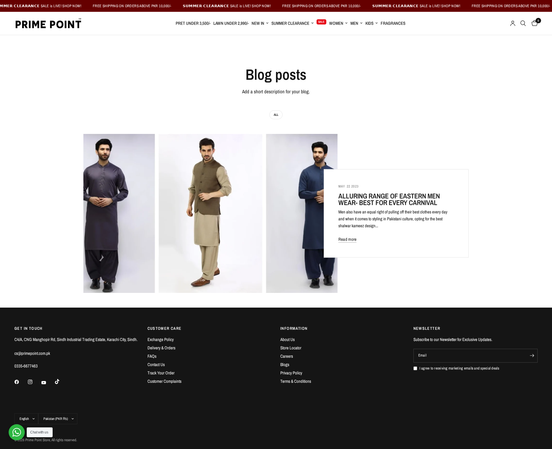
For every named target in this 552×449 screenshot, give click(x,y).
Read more (347, 239)
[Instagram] (34, 382)
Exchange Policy (160, 339)
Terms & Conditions (295, 381)
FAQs (151, 356)
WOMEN (336, 23)
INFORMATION (293, 328)
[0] (533, 23)
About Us (287, 339)
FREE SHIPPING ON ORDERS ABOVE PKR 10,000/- (122, 6)
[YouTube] (47, 382)
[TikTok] (61, 381)
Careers (286, 356)
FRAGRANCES (393, 23)
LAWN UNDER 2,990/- (231, 23)
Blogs (284, 364)
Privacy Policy (291, 373)
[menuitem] (193, 23)
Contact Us (156, 364)
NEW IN (258, 23)
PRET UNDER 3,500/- (193, 23)
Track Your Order (161, 373)
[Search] (523, 23)
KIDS (369, 23)
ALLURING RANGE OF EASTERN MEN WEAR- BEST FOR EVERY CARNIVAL (389, 199)
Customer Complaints (164, 381)
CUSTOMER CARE (164, 328)
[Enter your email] (532, 356)
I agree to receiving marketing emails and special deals (459, 368)
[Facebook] (20, 382)
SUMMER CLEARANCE (290, 23)
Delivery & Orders (161, 348)
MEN (354, 23)
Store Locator (290, 348)
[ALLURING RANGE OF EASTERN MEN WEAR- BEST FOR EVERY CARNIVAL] (210, 213)
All (276, 115)
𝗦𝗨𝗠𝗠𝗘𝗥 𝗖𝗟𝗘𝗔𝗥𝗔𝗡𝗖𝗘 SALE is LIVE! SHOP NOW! (217, 6)
